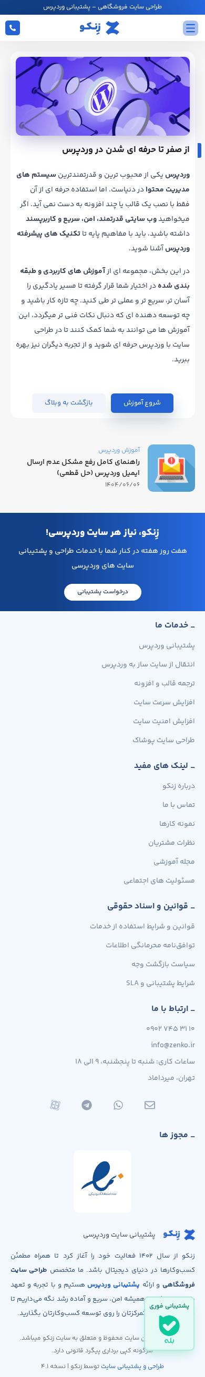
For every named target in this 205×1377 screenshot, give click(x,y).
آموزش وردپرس (119, 450)
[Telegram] (86, 1105)
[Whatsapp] (118, 1105)
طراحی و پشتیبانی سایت (132, 1367)
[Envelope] (149, 1105)
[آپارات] (55, 1105)
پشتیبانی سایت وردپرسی (119, 1235)
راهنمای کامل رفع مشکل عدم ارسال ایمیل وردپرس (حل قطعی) (83, 468)
